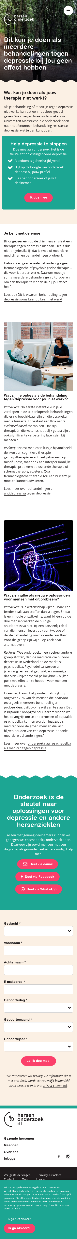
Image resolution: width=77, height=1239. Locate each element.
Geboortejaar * (15, 1039)
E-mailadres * (14, 982)
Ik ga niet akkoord (19, 1219)
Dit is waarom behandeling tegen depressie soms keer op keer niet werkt (35, 296)
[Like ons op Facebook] (59, 1156)
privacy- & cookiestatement (54, 1205)
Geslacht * (12, 923)
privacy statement (55, 1085)
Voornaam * (13, 943)
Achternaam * (15, 962)
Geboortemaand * (18, 1019)
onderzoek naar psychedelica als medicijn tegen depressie (37, 745)
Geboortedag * (15, 1000)
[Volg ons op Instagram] (68, 1156)
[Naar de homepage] (19, 19)
